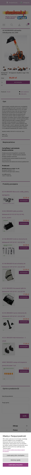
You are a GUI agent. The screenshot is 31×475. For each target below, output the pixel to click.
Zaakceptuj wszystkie (15, 465)
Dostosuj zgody (15, 460)
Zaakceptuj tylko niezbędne (15, 455)
